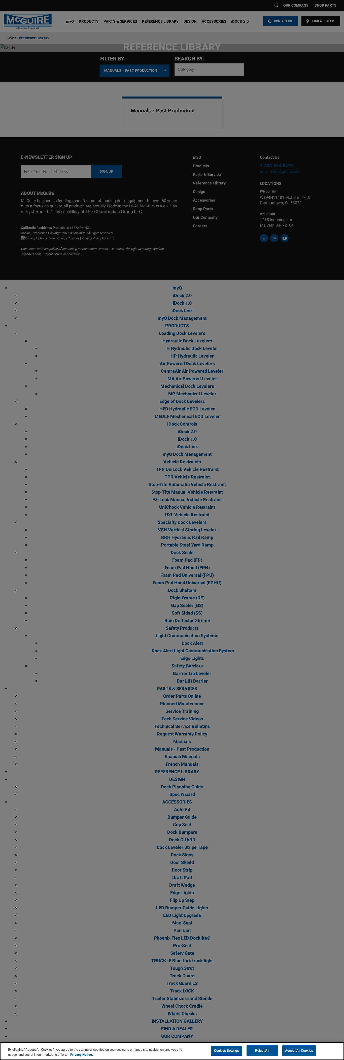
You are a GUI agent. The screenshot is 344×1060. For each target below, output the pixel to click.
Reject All (262, 1050)
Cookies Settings (226, 1050)
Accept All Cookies (299, 1050)
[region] (172, 1051)
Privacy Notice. (81, 1054)
